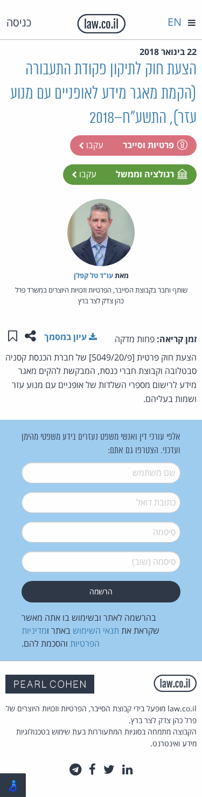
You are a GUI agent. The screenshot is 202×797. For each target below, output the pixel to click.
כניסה (18, 22)
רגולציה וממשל (145, 174)
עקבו (93, 145)
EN (175, 22)
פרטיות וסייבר (148, 145)
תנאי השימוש (96, 630)
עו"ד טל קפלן (93, 275)
